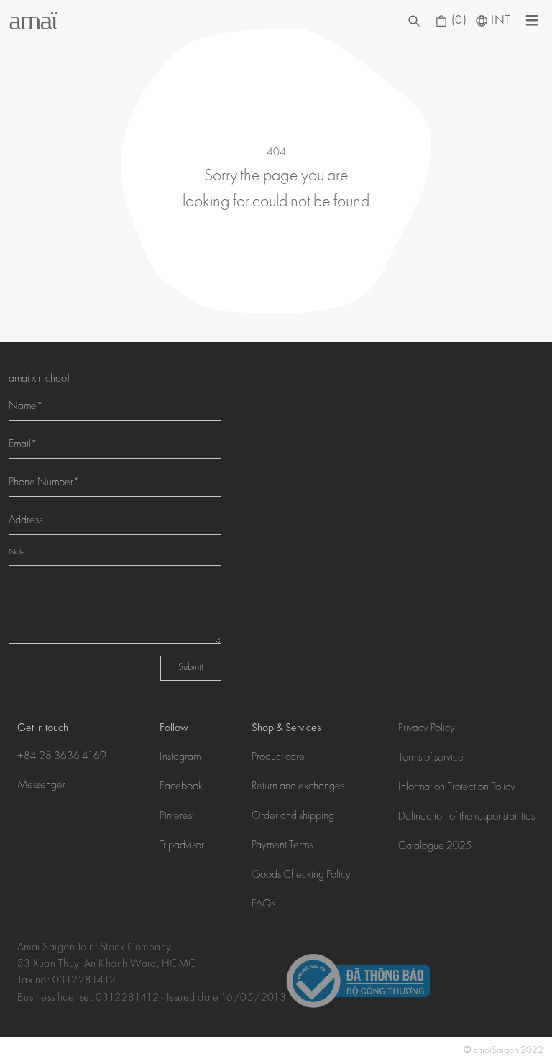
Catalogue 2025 (435, 846)
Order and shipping (293, 816)
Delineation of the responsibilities (466, 817)
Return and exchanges (298, 787)
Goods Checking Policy (301, 875)
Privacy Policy (426, 729)
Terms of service (431, 758)
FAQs (263, 905)
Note (17, 552)
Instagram (180, 757)
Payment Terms (282, 846)
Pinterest (177, 816)
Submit (190, 668)
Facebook (181, 787)
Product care (278, 757)
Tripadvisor (182, 846)
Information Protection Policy (456, 787)
